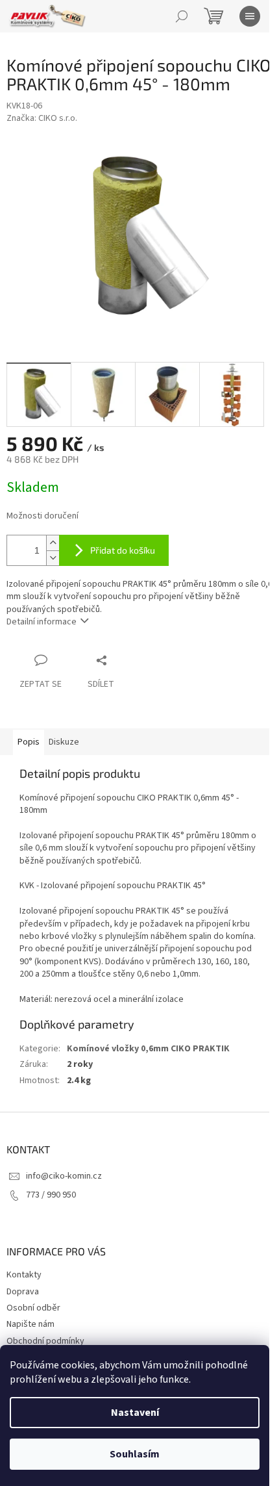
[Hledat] (182, 16)
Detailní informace (41, 621)
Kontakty (24, 1274)
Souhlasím (135, 1454)
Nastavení (135, 1412)
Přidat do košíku (122, 550)
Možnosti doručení (42, 516)
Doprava (22, 1291)
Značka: (41, 118)
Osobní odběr (33, 1307)
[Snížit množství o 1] (52, 557)
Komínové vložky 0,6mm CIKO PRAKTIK (148, 1048)
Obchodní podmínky (45, 1341)
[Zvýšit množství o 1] (52, 542)
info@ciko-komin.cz (64, 1176)
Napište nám (30, 1324)
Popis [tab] (29, 742)
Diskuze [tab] (64, 742)
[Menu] (250, 16)
